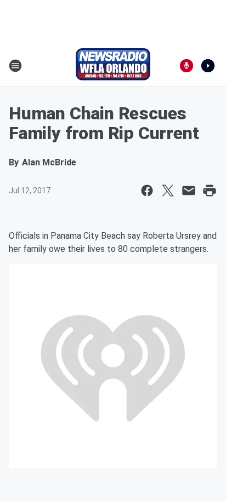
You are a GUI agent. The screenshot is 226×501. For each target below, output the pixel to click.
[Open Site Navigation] (15, 65)
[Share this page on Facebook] (147, 190)
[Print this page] (209, 190)
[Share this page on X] (168, 190)
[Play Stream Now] (207, 65)
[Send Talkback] (186, 65)
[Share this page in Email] (188, 190)
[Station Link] (113, 65)
